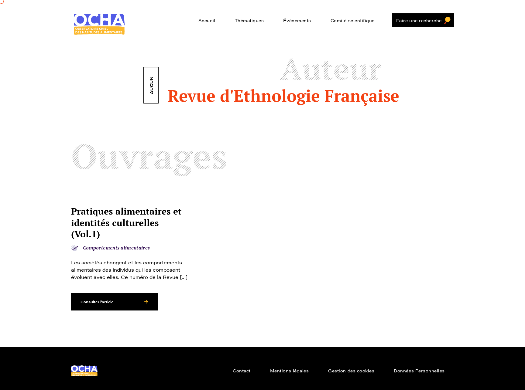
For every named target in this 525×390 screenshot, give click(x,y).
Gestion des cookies (351, 371)
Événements (297, 20)
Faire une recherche (419, 20)
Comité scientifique (353, 20)
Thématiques (249, 20)
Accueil (206, 20)
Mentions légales (289, 371)
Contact (242, 371)
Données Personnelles (419, 371)
